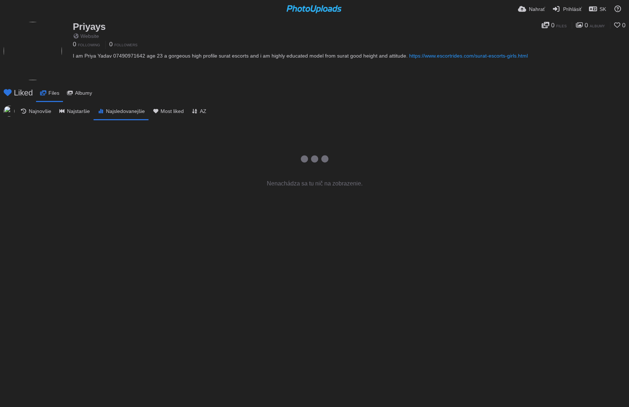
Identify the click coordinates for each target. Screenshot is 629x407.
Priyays (89, 26)
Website (89, 36)
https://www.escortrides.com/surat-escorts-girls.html (468, 56)
